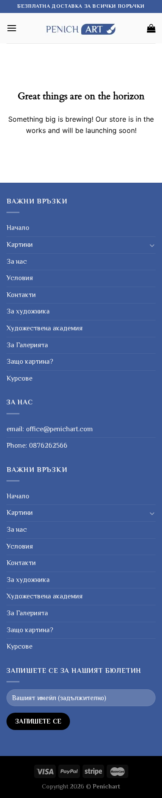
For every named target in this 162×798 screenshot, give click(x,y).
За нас (16, 261)
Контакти (21, 295)
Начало (17, 228)
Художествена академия (44, 328)
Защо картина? (29, 361)
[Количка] (151, 28)
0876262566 (48, 445)
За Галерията (27, 345)
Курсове (19, 378)
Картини (19, 245)
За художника (28, 311)
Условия (19, 278)
